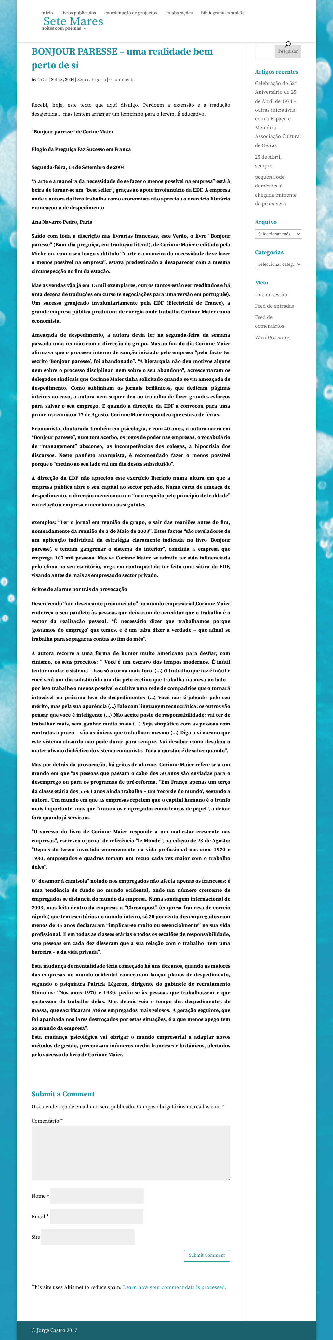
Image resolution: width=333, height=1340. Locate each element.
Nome (40, 1196)
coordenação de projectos (130, 13)
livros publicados (78, 13)
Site (36, 1237)
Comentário (47, 1121)
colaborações (179, 13)
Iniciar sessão (271, 294)
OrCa (42, 80)
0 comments (121, 80)
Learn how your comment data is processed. (174, 1287)
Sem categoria (91, 80)
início (47, 13)
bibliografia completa (223, 13)
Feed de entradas (274, 306)
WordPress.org (272, 337)
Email (40, 1216)
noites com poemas (61, 28)
